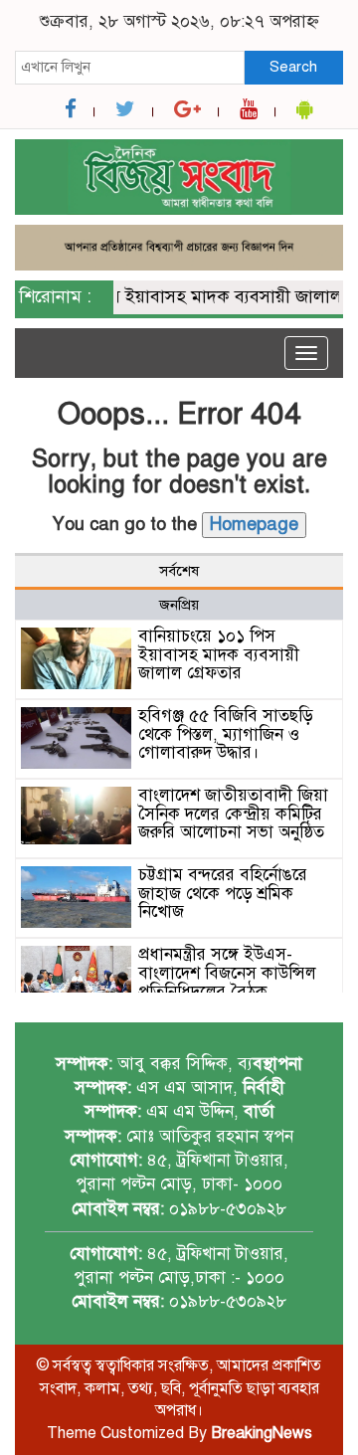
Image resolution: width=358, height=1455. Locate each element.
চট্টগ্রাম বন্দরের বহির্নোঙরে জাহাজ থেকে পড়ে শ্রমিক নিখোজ (222, 893)
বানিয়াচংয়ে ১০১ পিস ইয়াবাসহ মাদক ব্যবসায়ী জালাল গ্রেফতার (218, 654)
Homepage (254, 524)
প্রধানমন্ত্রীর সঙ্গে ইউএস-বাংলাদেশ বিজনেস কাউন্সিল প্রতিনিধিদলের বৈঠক (227, 972)
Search (293, 67)
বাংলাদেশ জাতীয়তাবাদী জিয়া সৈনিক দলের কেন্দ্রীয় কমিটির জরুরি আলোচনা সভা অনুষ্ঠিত (233, 813)
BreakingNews (261, 1433)
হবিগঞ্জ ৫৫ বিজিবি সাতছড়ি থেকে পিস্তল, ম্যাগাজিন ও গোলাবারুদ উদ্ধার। (225, 734)
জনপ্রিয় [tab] (179, 605)
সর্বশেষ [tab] (179, 571)
